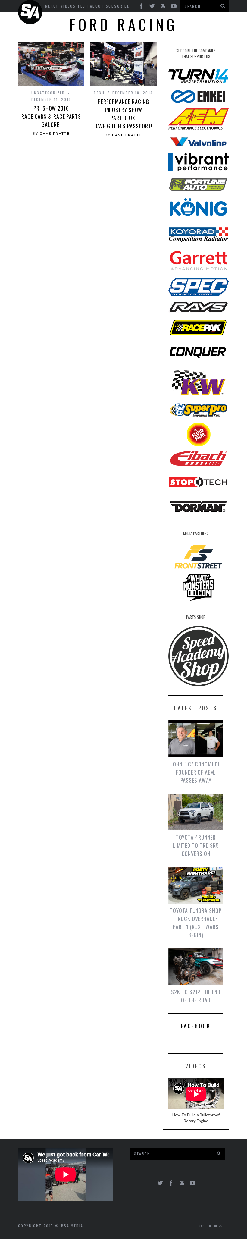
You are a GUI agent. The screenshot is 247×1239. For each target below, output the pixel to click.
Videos (68, 5)
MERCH (52, 5)
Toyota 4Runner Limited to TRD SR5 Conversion (196, 845)
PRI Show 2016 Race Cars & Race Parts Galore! (51, 116)
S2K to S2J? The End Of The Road (195, 996)
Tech (82, 5)
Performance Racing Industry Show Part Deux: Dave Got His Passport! (124, 114)
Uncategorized (48, 92)
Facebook (196, 1026)
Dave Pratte (55, 133)
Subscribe (118, 5)
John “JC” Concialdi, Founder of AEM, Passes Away (196, 772)
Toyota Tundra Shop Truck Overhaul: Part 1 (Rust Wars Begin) (195, 923)
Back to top (209, 1226)
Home (31, 12)
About (97, 5)
